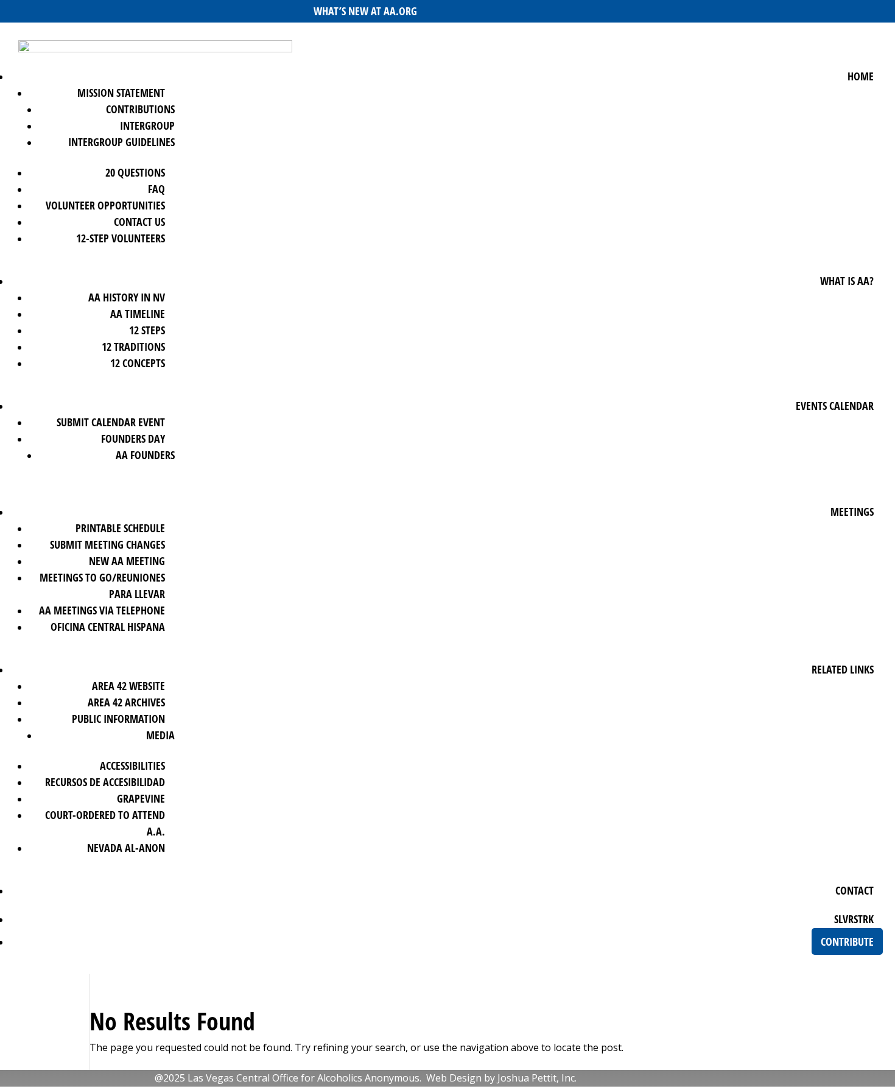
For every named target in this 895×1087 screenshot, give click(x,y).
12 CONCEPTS (137, 363)
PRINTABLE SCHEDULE (120, 528)
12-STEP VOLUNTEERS (120, 238)
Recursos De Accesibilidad (105, 782)
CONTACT (854, 890)
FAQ (156, 188)
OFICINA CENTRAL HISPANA (108, 626)
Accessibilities (132, 765)
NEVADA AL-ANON (126, 847)
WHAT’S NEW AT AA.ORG (365, 11)
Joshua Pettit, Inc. (537, 1078)
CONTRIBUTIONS (140, 109)
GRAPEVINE (141, 798)
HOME (861, 76)
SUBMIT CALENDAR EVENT (111, 422)
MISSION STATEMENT (121, 92)
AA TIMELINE (137, 313)
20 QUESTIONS (135, 172)
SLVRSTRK (854, 919)
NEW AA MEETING (127, 561)
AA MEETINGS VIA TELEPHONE (102, 610)
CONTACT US (139, 221)
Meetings (852, 511)
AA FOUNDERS (145, 455)
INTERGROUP (147, 125)
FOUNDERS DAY (133, 438)
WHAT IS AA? (847, 280)
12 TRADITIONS (133, 346)
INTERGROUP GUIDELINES (121, 142)
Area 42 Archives (126, 702)
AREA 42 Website (128, 685)
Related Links (843, 669)
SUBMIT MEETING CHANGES (107, 544)
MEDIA (160, 735)
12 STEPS (147, 330)
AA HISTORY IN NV (126, 297)
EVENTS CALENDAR (835, 405)
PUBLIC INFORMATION (118, 718)
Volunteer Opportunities (105, 205)
